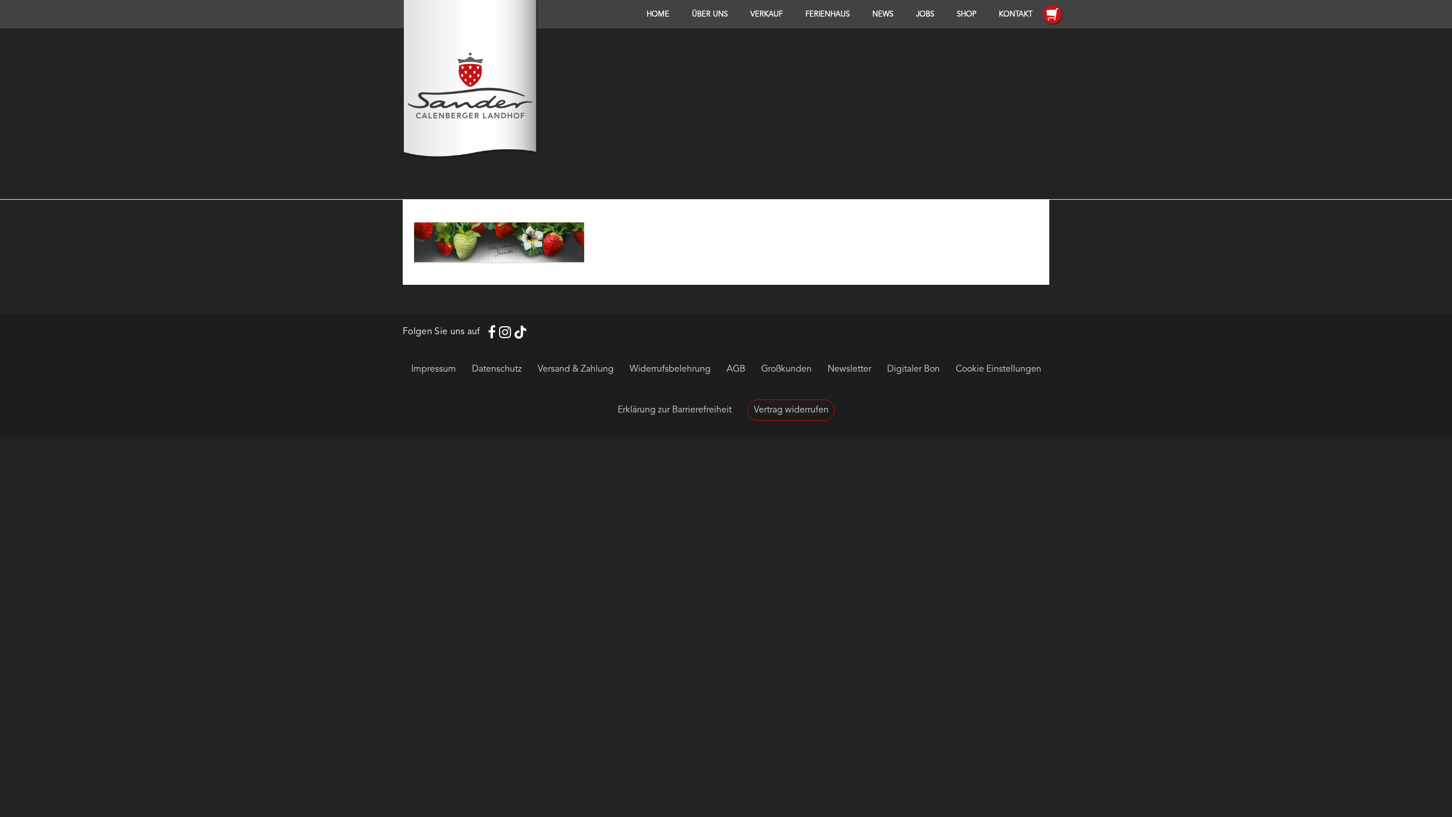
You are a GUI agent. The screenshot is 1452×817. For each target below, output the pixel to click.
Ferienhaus (827, 14)
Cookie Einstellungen (998, 369)
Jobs (925, 14)
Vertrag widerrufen (791, 410)
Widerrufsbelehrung (670, 369)
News (882, 14)
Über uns (710, 14)
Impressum (433, 369)
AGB (736, 369)
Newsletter (849, 369)
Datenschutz (497, 369)
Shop (966, 14)
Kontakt (1015, 14)
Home (658, 14)
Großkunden (786, 369)
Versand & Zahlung (576, 369)
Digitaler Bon (913, 369)
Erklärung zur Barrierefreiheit (675, 410)
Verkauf (766, 14)
